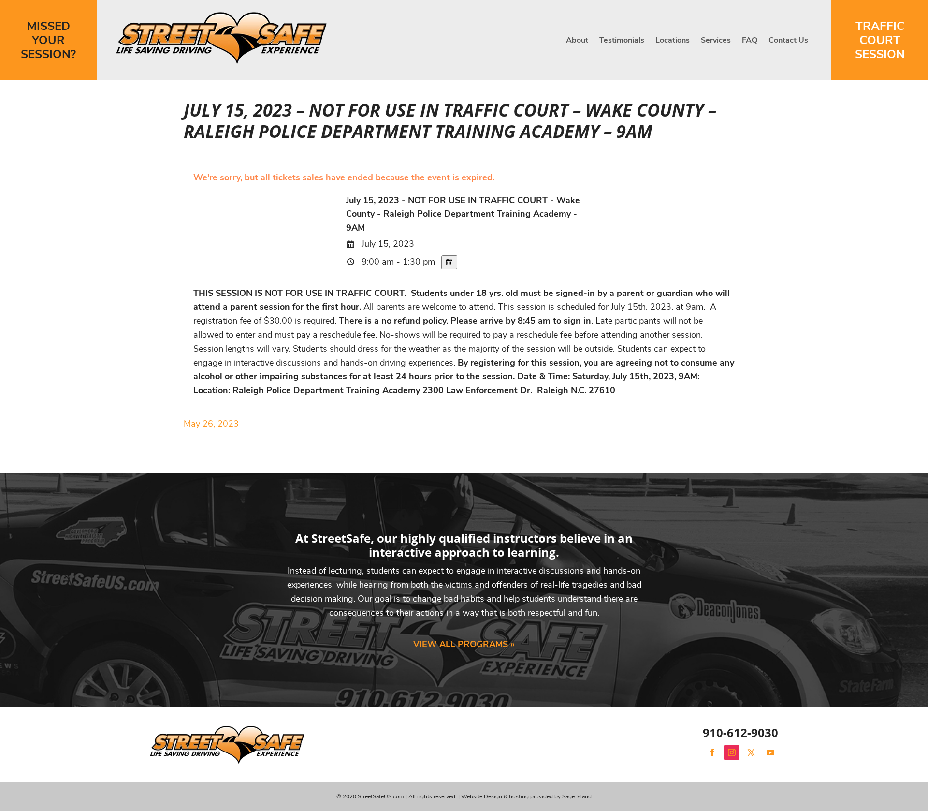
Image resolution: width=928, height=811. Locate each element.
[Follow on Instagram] (732, 752)
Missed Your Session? (48, 40)
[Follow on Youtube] (770, 752)
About (577, 40)
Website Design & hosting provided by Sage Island (526, 796)
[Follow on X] (751, 752)
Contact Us (788, 40)
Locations (672, 40)
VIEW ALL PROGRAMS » (464, 644)
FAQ (749, 40)
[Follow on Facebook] (712, 752)
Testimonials (621, 40)
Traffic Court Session (880, 40)
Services (716, 40)
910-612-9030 (740, 732)
